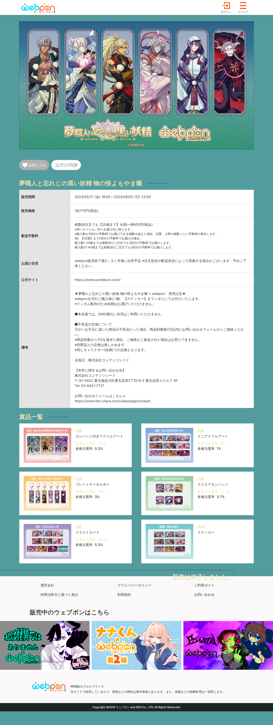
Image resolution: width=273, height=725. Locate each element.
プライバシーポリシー (134, 585)
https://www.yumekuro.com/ (98, 280)
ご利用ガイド (204, 585)
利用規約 (124, 594)
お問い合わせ (204, 594)
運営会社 (47, 585)
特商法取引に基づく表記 (59, 594)
